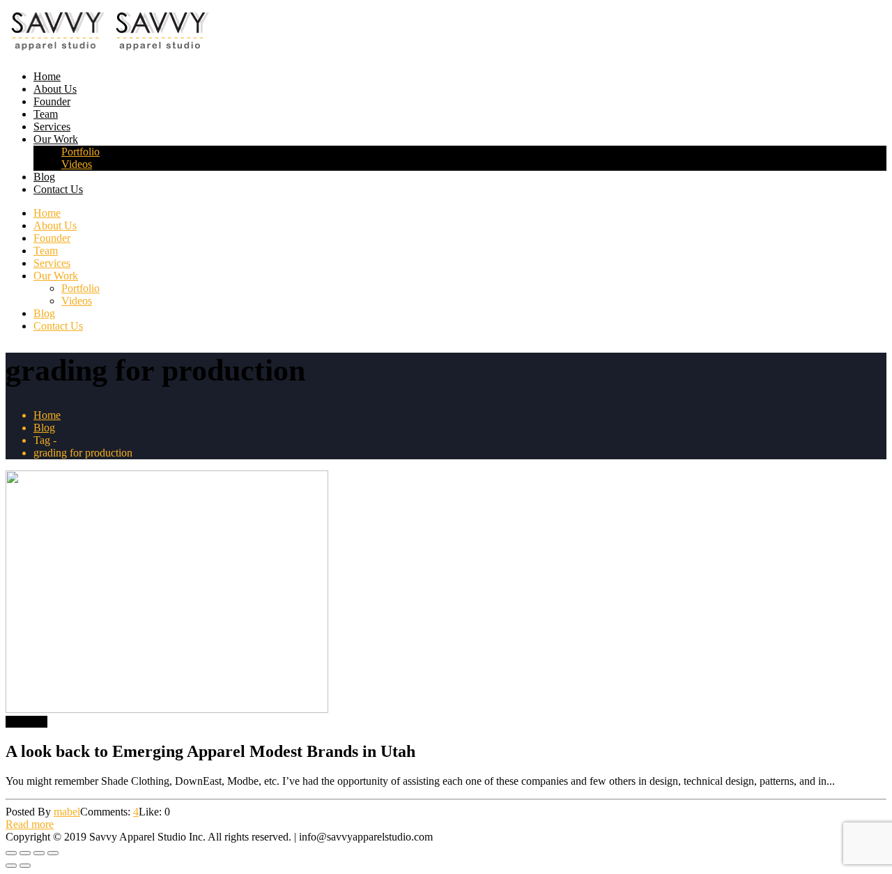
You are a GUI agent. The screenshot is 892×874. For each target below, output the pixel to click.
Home (47, 76)
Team (45, 114)
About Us (55, 89)
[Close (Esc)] (53, 853)
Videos (76, 164)
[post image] (446, 593)
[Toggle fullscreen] (25, 853)
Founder (51, 101)
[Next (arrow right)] (25, 866)
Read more (30, 824)
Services (51, 126)
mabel (67, 812)
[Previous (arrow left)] (11, 866)
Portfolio (80, 152)
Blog (44, 177)
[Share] (39, 853)
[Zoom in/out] (11, 853)
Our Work (55, 139)
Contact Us (58, 189)
